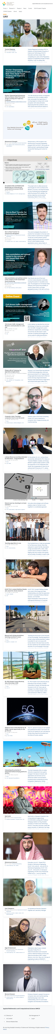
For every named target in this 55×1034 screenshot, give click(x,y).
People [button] (19, 8)
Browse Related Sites (12, 1021)
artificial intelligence (10, 193)
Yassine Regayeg (10, 49)
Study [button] (4, 8)
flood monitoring (12, 287)
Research (8, 192)
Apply (20, 11)
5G (6, 735)
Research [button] (11, 8)
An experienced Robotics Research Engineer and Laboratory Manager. (37, 909)
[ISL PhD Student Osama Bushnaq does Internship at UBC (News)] (27, 665)
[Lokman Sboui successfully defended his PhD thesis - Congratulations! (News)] (27, 440)
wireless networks (19, 952)
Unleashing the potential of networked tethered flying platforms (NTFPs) (16, 771)
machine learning (22, 241)
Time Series (8, 52)
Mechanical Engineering (16, 863)
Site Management (33, 1015)
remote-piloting (12, 509)
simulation (12, 641)
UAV (16, 52)
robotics (17, 241)
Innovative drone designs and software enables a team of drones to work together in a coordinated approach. (38, 505)
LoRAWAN (11, 380)
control (17, 865)
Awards (7, 594)
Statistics (14, 50)
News (24, 8)
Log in (33, 1018)
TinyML (12, 52)
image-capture (18, 509)
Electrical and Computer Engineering (19, 142)
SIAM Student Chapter (40, 8)
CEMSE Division (7, 11)
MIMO (10, 463)
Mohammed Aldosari (11, 862)
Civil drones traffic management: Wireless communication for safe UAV (15, 325)
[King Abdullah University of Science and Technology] (11, 3)
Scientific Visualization (10, 819)
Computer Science (17, 817)
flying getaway (17, 380)
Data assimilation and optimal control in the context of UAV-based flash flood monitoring (16, 279)
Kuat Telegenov (9, 908)
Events (30, 8)
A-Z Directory (7, 1015)
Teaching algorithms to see (13, 543)
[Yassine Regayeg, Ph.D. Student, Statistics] (27, 33)
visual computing (12, 547)
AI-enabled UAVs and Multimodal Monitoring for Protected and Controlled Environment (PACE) (14, 187)
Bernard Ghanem (10, 994)
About (15, 11)
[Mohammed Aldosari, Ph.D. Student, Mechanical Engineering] (27, 846)
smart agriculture (21, 193)
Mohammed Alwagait (11, 141)
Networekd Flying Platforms (14, 778)
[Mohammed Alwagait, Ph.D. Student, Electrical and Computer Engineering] (27, 125)
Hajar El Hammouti (10, 948)
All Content (9, 1018)
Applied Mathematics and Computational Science (42, 3)
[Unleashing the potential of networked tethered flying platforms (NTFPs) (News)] (27, 754)
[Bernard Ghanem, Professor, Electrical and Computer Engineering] (27, 978)
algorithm (23, 509)
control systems (18, 287)
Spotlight (11, 594)
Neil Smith (8, 816)
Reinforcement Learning (20, 144)
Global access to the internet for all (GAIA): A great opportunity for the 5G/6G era (15, 729)
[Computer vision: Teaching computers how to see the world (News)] (27, 400)
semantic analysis (9, 422)
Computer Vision (9, 241)
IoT (15, 193)
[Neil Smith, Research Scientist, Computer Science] (27, 800)
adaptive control (12, 144)
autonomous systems (10, 913)
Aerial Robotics (11, 106)
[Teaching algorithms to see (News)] (27, 527)
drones (20, 913)
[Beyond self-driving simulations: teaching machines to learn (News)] (27, 619)
